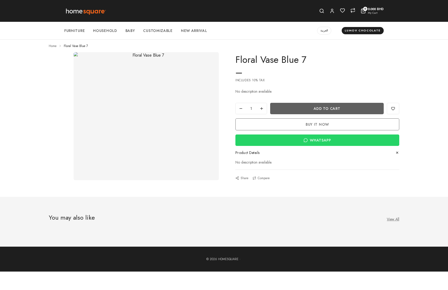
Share (244, 178)
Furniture (74, 30)
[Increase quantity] (261, 108)
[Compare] (353, 10)
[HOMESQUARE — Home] (85, 11)
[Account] (332, 11)
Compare (264, 178)
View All (393, 219)
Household (105, 30)
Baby (130, 30)
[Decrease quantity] (241, 108)
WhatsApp (320, 140)
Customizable (157, 30)
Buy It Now (317, 124)
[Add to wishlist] (393, 108)
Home (53, 46)
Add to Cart (327, 108)
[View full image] (146, 55)
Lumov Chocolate (363, 30)
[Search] (321, 11)
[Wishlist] (342, 10)
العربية (324, 30)
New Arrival (194, 30)
